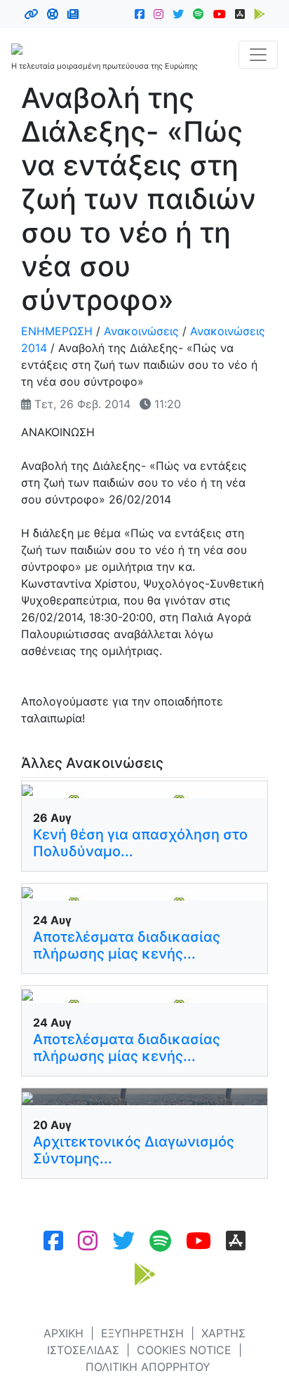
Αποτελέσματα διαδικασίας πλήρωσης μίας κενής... (126, 945)
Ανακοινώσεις (141, 331)
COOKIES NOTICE (184, 1350)
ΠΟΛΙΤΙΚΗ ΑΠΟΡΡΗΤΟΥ (148, 1367)
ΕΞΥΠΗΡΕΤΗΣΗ (142, 1333)
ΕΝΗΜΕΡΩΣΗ (57, 331)
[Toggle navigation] (258, 55)
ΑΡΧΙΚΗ (63, 1333)
